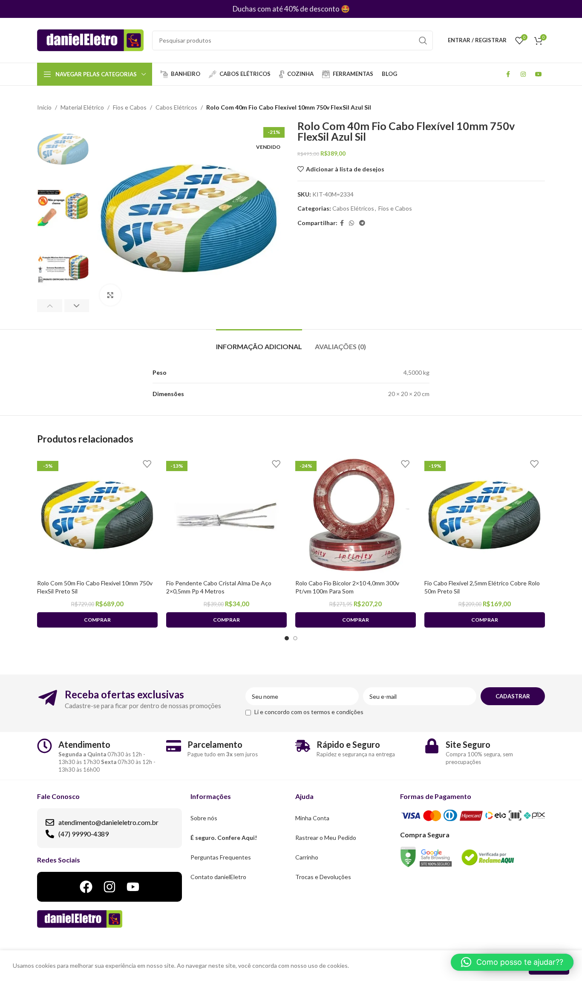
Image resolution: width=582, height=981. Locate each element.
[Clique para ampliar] (110, 295)
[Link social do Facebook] (507, 74)
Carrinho (306, 857)
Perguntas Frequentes (220, 857)
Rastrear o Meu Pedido (325, 837)
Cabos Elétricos (176, 107)
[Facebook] (86, 886)
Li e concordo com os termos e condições (308, 711)
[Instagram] (109, 886)
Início (44, 107)
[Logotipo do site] (90, 39)
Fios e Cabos (130, 107)
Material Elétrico (82, 107)
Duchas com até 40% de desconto (286, 8)
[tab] (259, 342)
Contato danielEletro (218, 876)
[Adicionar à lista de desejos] (147, 464)
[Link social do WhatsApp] (351, 223)
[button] (512, 962)
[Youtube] (133, 886)
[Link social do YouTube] (538, 74)
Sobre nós (203, 818)
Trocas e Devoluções (323, 876)
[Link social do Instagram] (523, 74)
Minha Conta (312, 818)
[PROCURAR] (423, 40)
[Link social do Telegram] (362, 223)
